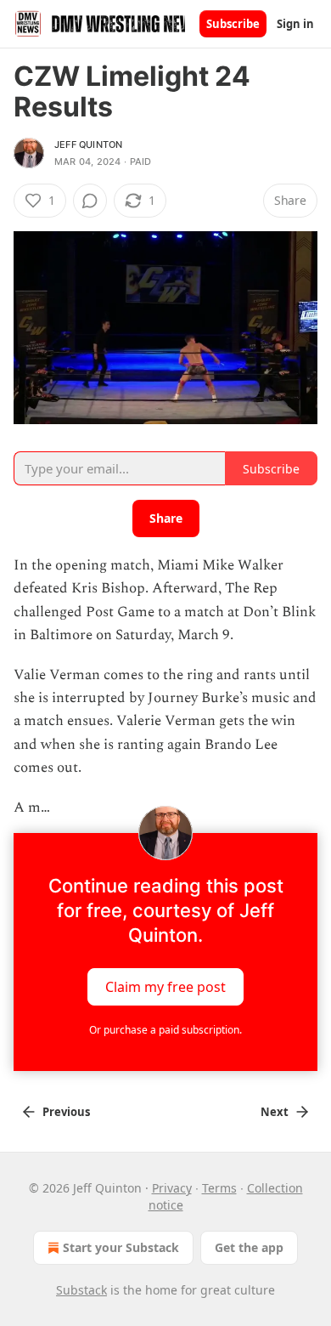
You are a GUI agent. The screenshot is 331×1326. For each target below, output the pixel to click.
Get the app (249, 1247)
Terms (219, 1188)
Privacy (172, 1188)
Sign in (295, 23)
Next (275, 1111)
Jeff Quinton (88, 144)
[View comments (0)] (90, 201)
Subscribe (233, 23)
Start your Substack (121, 1247)
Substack (81, 1290)
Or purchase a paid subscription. (165, 1030)
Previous (66, 1111)
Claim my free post (165, 987)
